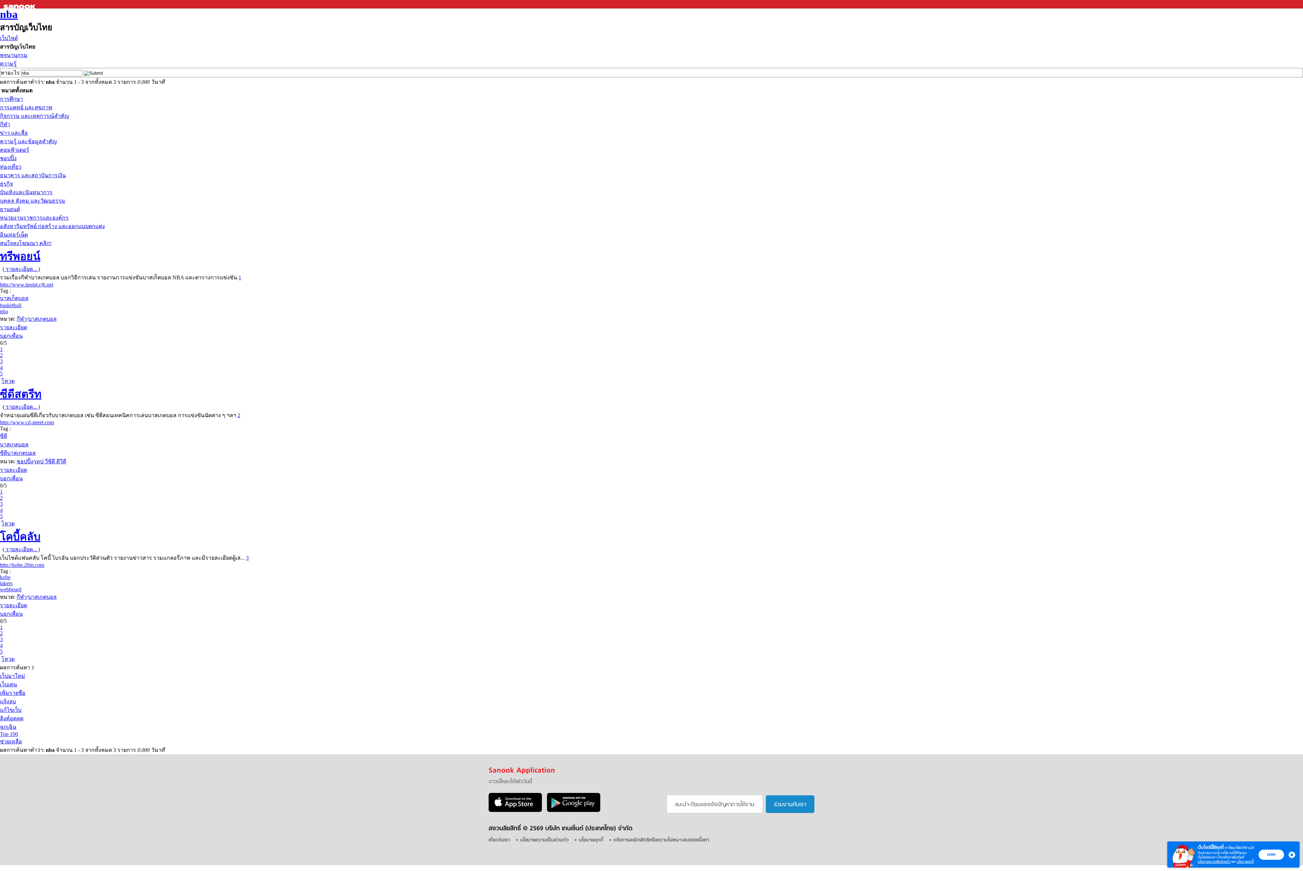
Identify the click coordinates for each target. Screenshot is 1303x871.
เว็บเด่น (8, 684)
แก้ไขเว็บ (10, 710)
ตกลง (1271, 854)
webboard (10, 589)
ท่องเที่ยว (10, 167)
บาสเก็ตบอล (14, 298)
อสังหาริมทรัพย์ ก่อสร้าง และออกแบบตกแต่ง (52, 226)
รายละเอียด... (21, 269)
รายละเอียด (13, 327)
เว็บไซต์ (9, 38)
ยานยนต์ (10, 209)
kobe (5, 577)
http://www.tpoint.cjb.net (26, 285)
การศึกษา (11, 99)
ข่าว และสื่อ (14, 133)
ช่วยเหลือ (11, 741)
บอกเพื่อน (11, 336)
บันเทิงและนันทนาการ (26, 192)
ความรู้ (8, 64)
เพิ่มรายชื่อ (12, 693)
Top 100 (9, 734)
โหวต (8, 381)
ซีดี (3, 436)
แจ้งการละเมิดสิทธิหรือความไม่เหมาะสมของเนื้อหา (661, 840)
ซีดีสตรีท (20, 394)
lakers (6, 583)
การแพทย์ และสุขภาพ (26, 107)
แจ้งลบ (8, 701)
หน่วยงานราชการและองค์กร (34, 218)
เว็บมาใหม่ (12, 676)
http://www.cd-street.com (27, 422)
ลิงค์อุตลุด (11, 718)
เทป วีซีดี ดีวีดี (50, 461)
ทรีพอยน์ (20, 256)
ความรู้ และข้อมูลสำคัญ (28, 141)
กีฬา (5, 124)
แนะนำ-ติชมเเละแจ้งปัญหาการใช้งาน (714, 804)
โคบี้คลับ (20, 537)
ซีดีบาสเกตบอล (18, 453)
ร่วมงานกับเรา (790, 804)
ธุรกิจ (6, 184)
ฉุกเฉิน (8, 727)
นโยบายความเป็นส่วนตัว (1214, 862)
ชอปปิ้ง (8, 158)
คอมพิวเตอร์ (14, 150)
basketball (10, 305)
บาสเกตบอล (42, 319)
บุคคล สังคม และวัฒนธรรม (32, 201)
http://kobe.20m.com (22, 565)
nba (9, 14)
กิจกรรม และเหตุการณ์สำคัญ (34, 116)
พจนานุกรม (13, 55)
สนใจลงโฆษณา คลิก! (26, 243)
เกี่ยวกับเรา (499, 840)
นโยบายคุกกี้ (1245, 862)
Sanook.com (20, 4)
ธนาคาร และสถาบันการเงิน (33, 175)
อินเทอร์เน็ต (14, 235)
